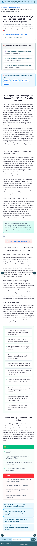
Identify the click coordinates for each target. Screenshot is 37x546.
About (14, 543)
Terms (26, 544)
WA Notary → (25, 80)
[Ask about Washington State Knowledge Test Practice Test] (2, 535)
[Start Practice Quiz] (34, 273)
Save (33, 539)
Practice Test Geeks (6, 543)
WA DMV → (15, 80)
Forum (31, 543)
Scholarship (26, 543)
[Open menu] (34, 2)
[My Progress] (31, 2)
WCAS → (6, 84)
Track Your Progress (6, 539)
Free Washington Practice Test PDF (18, 241)
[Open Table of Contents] (2, 273)
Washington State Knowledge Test (16, 34)
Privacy (22, 544)
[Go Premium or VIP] (28, 2)
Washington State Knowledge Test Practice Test (15, 2)
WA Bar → (6, 80)
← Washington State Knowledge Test (10, 7)
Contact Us (19, 543)
